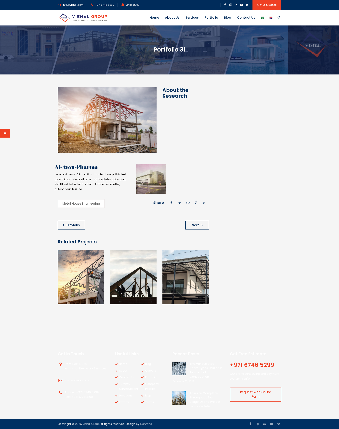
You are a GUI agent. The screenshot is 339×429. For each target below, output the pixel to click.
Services (192, 17)
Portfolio (211, 17)
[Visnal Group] (82, 17)
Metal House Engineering (81, 203)
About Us (172, 17)
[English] (271, 17)
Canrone (146, 424)
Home (154, 17)
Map (148, 395)
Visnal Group (91, 424)
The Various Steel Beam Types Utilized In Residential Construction (206, 370)
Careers (150, 371)
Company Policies (152, 386)
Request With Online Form (255, 394)
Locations (125, 395)
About (123, 371)
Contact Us (246, 17)
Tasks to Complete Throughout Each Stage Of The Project (205, 397)
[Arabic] (263, 17)
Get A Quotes (267, 5)
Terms (149, 402)
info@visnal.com (73, 5)
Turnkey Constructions (129, 386)
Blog (227, 17)
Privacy (124, 402)
